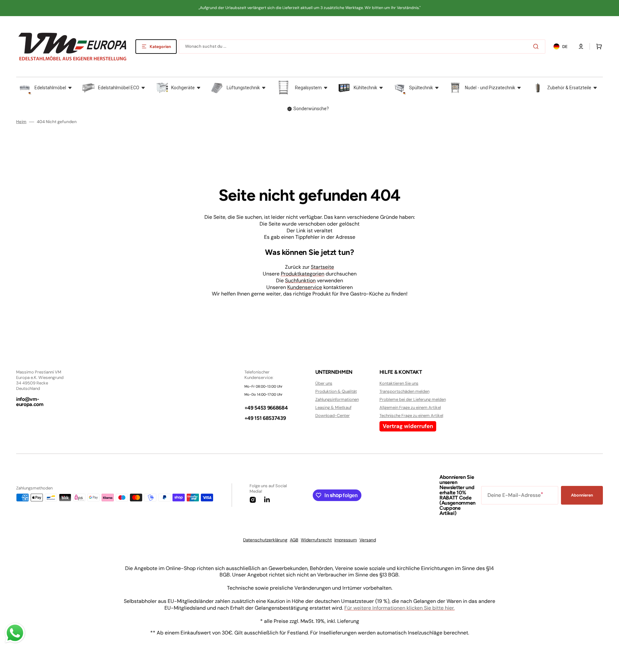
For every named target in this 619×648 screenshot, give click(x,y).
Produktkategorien (302, 273)
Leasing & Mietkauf (333, 407)
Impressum (345, 540)
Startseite (322, 267)
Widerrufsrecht (316, 540)
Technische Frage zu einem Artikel (411, 415)
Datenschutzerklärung (265, 540)
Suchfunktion (300, 280)
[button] (581, 46)
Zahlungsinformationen (337, 399)
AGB (294, 540)
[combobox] (362, 46)
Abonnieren (582, 495)
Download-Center (332, 415)
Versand (367, 540)
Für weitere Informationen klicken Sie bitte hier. (399, 607)
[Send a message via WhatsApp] (15, 633)
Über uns (323, 383)
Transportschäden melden (404, 391)
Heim (21, 121)
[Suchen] (537, 46)
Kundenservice (304, 287)
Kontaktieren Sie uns (398, 383)
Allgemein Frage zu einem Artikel (410, 407)
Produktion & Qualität (336, 391)
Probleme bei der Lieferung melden (412, 399)
